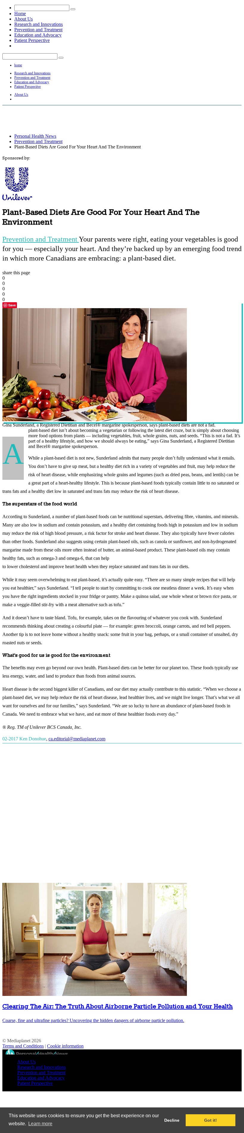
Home (20, 13)
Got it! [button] (210, 1120)
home (18, 65)
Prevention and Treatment (38, 29)
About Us (23, 18)
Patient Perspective (32, 40)
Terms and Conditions (23, 1046)
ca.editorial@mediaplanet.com (77, 738)
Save (12, 305)
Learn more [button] (40, 1123)
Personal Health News (35, 136)
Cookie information (65, 1046)
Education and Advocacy (38, 34)
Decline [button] (171, 1120)
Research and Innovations (38, 24)
